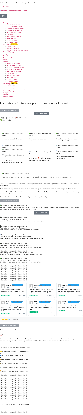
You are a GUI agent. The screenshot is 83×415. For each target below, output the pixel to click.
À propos (5, 54)
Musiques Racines (11, 34)
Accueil (5, 21)
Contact (5, 56)
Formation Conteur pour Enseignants (17, 50)
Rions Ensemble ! (11, 40)
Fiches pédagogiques (9, 52)
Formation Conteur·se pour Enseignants (17, 105)
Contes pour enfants (12, 42)
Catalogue (6, 23)
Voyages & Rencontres (13, 24)
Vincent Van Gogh (11, 38)
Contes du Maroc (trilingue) (14, 30)
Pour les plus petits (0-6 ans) (14, 26)
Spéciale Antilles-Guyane (13, 32)
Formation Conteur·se (12, 48)
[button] (9, 110)
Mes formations (10, 46)
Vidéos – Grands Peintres (13, 36)
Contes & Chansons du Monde (15, 28)
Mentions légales (8, 58)
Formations (10, 44)
